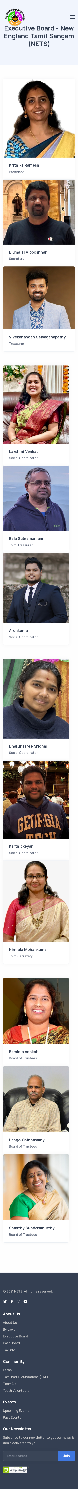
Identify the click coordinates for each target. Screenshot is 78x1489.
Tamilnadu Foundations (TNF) (25, 1377)
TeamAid (9, 1384)
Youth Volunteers (16, 1390)
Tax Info (9, 1350)
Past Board (11, 1343)
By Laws (9, 1329)
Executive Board (15, 1336)
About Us (10, 1322)
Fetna (7, 1370)
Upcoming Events (16, 1410)
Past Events (12, 1417)
